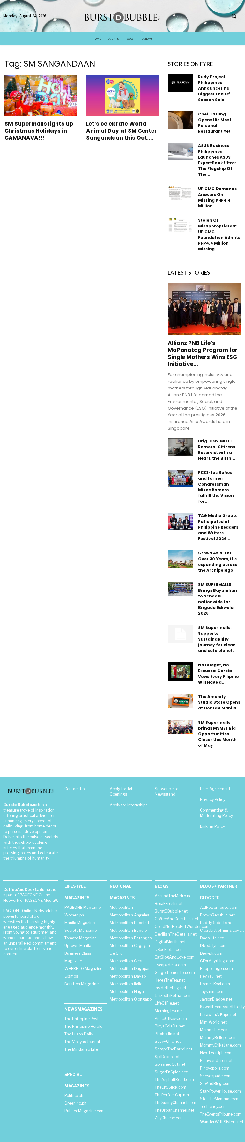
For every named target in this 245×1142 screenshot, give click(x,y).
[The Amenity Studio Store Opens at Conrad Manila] (180, 701)
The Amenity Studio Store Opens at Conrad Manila (219, 702)
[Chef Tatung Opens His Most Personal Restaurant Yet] (180, 120)
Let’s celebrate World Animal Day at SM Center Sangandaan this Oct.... (121, 131)
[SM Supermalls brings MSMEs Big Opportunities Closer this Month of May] (180, 727)
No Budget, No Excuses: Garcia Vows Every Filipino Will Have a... (218, 673)
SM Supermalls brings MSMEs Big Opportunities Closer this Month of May (217, 734)
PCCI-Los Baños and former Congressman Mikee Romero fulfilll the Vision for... (216, 487)
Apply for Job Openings (122, 791)
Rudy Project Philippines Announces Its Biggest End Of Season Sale (214, 88)
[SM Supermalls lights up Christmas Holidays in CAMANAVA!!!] (40, 95)
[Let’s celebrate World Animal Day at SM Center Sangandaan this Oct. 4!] (122, 95)
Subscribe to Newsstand (166, 791)
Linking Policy (212, 826)
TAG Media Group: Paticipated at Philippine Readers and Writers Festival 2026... (218, 527)
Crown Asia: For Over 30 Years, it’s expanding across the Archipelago (217, 561)
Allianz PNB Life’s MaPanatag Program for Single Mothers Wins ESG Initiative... (203, 353)
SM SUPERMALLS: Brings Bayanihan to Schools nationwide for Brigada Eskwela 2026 (217, 599)
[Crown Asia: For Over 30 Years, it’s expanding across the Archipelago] (180, 559)
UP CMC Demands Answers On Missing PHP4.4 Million (217, 197)
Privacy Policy (212, 799)
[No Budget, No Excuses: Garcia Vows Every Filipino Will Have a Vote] (180, 671)
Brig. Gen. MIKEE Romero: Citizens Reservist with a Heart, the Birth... (216, 449)
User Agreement (215, 788)
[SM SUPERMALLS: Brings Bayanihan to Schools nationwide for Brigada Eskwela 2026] (180, 589)
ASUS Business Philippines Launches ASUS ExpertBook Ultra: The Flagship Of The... (217, 160)
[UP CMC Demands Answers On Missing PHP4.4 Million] (180, 193)
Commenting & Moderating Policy (216, 813)
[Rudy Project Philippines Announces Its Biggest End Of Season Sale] (180, 83)
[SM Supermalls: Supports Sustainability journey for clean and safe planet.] (180, 634)
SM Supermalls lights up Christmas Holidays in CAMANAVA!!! (38, 131)
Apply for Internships (128, 805)
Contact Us (74, 788)
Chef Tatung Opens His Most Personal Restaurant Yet (214, 122)
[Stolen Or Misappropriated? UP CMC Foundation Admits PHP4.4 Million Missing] (180, 225)
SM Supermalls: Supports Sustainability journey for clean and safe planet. (217, 639)
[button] (234, 16)
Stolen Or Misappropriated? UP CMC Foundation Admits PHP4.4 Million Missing (219, 235)
